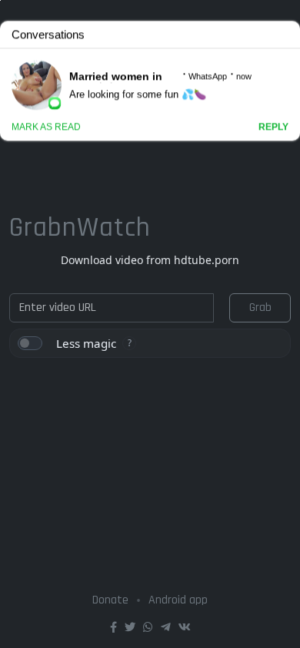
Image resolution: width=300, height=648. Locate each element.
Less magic (86, 343)
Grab (260, 307)
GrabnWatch (80, 227)
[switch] (30, 343)
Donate (110, 600)
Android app (178, 600)
